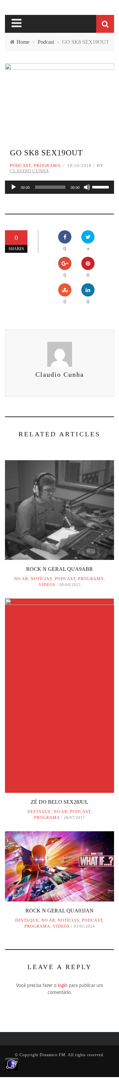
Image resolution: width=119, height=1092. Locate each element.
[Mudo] (87, 187)
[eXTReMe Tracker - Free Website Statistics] (12, 1064)
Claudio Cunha (29, 170)
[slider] (101, 186)
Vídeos (47, 584)
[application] (59, 187)
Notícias (41, 578)
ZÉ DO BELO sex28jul (59, 802)
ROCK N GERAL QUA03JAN (59, 910)
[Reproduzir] (13, 187)
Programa (47, 165)
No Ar (21, 578)
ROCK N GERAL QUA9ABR (59, 569)
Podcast (20, 165)
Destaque (39, 811)
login (62, 985)
